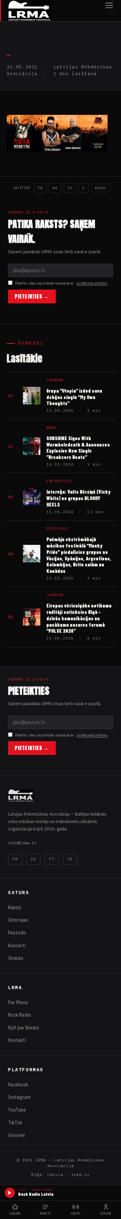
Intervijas (18, 920)
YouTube (17, 1110)
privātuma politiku (92, 283)
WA (55, 188)
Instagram (19, 1097)
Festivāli (17, 933)
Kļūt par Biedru (23, 1028)
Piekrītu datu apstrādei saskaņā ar (61, 283)
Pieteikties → (32, 296)
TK (70, 859)
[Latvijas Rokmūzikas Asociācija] (29, 10)
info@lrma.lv (22, 842)
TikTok (15, 1123)
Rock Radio (19, 1015)
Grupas (15, 958)
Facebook (18, 1085)
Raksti (14, 907)
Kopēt (101, 188)
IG (33, 859)
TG (70, 188)
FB (40, 188)
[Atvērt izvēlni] (109, 10)
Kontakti (17, 1040)
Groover (16, 1135)
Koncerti (17, 946)
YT (51, 859)
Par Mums (18, 1002)
